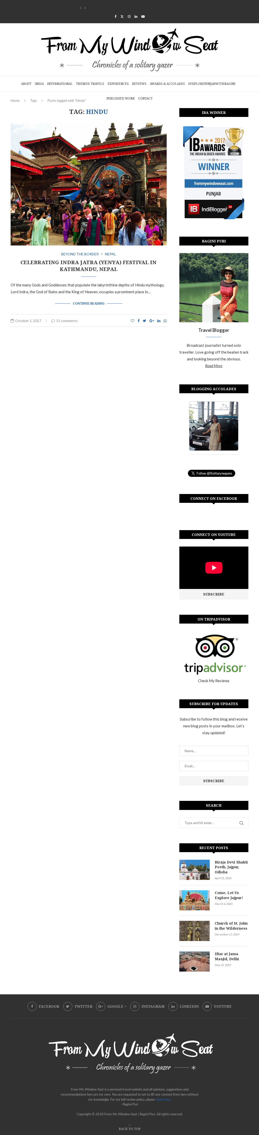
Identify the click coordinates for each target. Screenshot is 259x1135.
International (60, 84)
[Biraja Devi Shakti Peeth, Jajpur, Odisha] (194, 870)
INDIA (39, 84)
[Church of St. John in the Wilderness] (194, 931)
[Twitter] (122, 16)
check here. (163, 1099)
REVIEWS (139, 84)
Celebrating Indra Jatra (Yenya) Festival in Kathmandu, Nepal (88, 266)
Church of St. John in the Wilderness (109, 8)
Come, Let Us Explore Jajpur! (229, 895)
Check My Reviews (213, 680)
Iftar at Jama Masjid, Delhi (227, 956)
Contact (145, 98)
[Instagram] (129, 16)
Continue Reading (88, 303)
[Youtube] (143, 16)
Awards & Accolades (167, 84)
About (26, 84)
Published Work (120, 98)
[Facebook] (115, 16)
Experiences (118, 84)
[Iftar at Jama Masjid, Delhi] (194, 961)
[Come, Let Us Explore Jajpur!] (194, 900)
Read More (213, 365)
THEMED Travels (90, 84)
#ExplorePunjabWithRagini (211, 84)
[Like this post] (132, 320)
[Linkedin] (136, 16)
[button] (80, 8)
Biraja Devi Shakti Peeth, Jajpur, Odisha (231, 867)
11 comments (67, 320)
